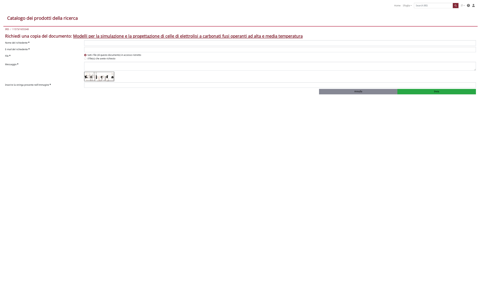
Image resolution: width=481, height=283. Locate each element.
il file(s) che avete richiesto (101, 58)
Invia (436, 91)
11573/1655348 (20, 29)
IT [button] (462, 5)
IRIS (7, 29)
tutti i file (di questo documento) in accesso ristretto (114, 55)
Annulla (358, 91)
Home (397, 5)
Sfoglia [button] (406, 5)
